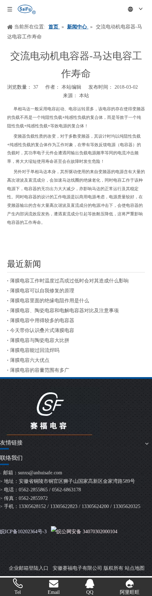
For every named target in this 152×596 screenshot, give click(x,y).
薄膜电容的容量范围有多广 (39, 370)
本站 (84, 95)
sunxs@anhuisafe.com (40, 472)
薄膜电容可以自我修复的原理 (42, 290)
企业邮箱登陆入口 (28, 568)
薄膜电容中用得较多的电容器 (42, 320)
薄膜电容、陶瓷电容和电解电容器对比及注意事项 (64, 310)
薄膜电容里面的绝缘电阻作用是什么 (49, 300)
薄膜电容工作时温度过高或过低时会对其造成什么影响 (69, 280)
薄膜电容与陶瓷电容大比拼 (39, 340)
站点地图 (135, 568)
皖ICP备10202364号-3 (23, 531)
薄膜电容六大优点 (29, 360)
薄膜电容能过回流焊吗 (34, 350)
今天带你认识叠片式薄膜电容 (42, 330)
